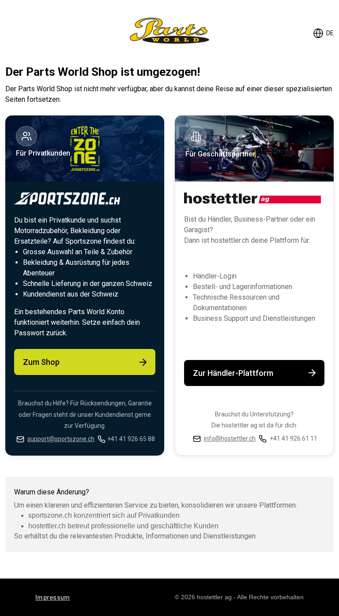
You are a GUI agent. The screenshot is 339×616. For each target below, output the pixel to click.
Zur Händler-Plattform (233, 373)
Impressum (52, 597)
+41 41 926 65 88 (131, 438)
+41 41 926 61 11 (293, 438)
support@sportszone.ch (60, 438)
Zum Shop (41, 362)
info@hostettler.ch (230, 438)
